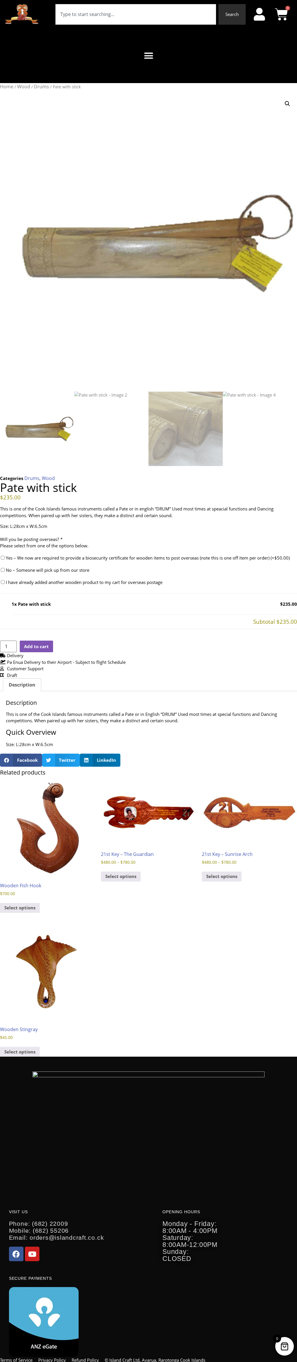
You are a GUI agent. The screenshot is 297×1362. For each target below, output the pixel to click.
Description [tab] (22, 685)
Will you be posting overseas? (31, 539)
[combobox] (135, 14)
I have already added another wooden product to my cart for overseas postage (83, 582)
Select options (19, 908)
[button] (148, 56)
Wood (23, 86)
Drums (41, 86)
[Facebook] (16, 1254)
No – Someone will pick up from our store (47, 570)
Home (6, 86)
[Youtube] (32, 1254)
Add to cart (36, 646)
